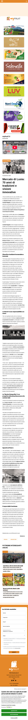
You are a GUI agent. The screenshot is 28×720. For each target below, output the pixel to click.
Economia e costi (7, 574)
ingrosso (5, 539)
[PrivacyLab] (9, 707)
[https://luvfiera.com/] (14, 92)
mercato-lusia (13, 539)
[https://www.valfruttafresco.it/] (14, 55)
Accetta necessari (14, 714)
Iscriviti (14, 652)
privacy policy (17, 648)
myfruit (5, 551)
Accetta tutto (14, 710)
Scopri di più (5, 138)
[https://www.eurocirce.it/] (14, 31)
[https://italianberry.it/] (14, 117)
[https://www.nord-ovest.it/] (14, 105)
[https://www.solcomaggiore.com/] (14, 43)
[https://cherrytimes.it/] (14, 129)
